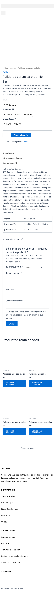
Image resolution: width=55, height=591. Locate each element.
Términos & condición (10, 550)
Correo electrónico (14, 301)
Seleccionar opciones (11, 383)
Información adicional (12, 158)
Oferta (4, 522)
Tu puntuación (14, 266)
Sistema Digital (7, 503)
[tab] (27, 153)
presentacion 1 (9, 119)
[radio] (10, 105)
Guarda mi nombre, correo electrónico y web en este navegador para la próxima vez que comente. (26, 315)
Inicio (5, 68)
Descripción (8, 153)
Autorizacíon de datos (10, 562)
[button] (27, 6)
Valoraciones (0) (10, 163)
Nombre (10, 289)
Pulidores (12, 68)
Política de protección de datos (14, 556)
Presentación (9, 109)
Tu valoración (14, 273)
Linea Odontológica (9, 509)
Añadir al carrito (21, 135)
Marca (5, 100)
